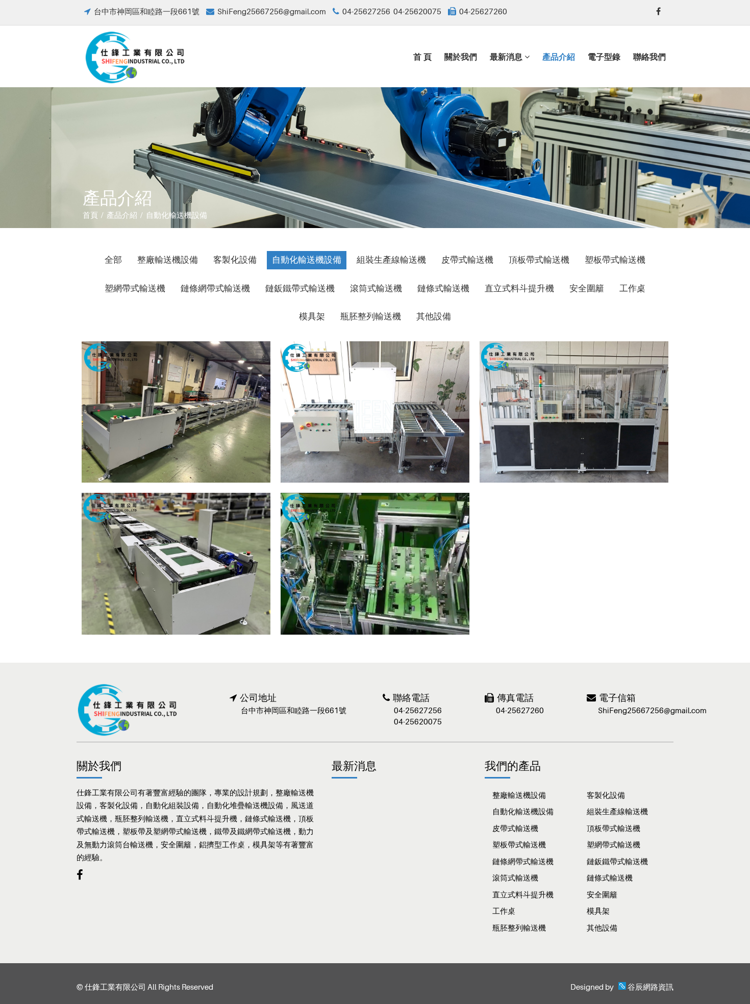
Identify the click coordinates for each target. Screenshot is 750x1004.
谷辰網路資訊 (650, 986)
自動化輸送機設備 (306, 260)
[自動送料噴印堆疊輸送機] (574, 411)
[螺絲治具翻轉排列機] (375, 563)
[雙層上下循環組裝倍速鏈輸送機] (176, 411)
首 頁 (422, 56)
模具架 (312, 316)
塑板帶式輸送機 (615, 260)
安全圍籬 (586, 288)
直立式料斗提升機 (519, 288)
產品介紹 (558, 56)
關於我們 (460, 56)
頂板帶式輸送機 (539, 260)
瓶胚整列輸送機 (370, 316)
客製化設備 (235, 260)
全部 (113, 260)
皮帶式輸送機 (467, 260)
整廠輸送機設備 (167, 260)
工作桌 (632, 288)
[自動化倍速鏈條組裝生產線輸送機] (176, 563)
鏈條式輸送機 (443, 288)
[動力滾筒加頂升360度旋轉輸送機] (375, 411)
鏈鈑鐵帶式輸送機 (300, 288)
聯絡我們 (649, 56)
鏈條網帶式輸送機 (215, 288)
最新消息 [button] (507, 56)
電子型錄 (604, 56)
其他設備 (433, 316)
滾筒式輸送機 (376, 288)
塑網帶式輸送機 (135, 288)
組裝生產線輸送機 (391, 260)
